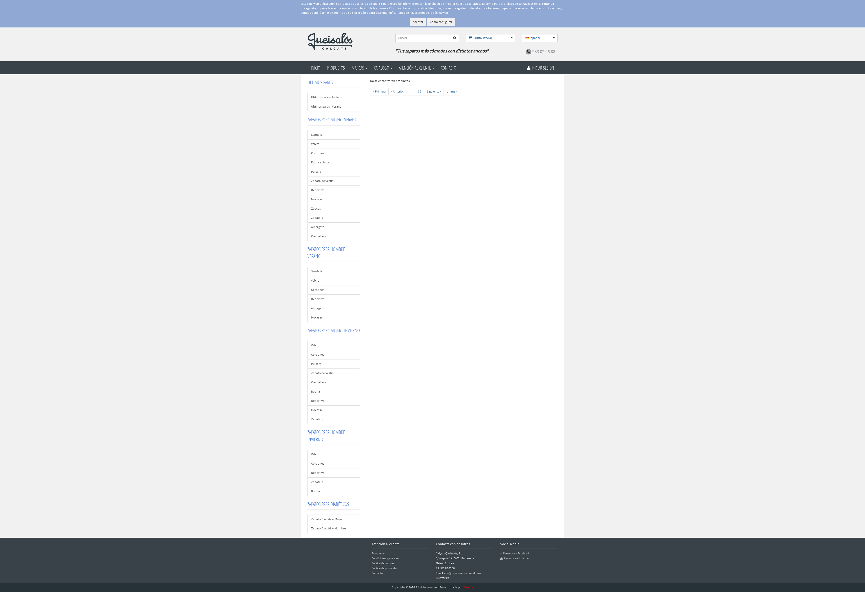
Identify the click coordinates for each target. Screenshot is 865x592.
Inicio (315, 68)
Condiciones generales (385, 558)
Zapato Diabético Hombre (328, 528)
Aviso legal (378, 553)
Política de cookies (383, 563)
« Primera (379, 92)
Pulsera (316, 172)
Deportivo (318, 190)
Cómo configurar (441, 22)
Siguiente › (434, 92)
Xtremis (468, 587)
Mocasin (316, 199)
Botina (315, 392)
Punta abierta (320, 162)
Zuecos (316, 209)
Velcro (315, 144)
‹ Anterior (397, 92)
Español (534, 38)
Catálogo (382, 68)
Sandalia (317, 135)
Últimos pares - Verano (326, 107)
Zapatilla (317, 218)
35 (419, 92)
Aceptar (418, 22)
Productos (336, 68)
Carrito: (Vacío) (482, 38)
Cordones (317, 153)
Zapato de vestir (322, 181)
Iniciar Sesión (542, 68)
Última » (452, 92)
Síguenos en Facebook (515, 553)
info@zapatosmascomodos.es (462, 573)
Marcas (358, 68)
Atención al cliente (415, 68)
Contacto (448, 68)
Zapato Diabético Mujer (326, 519)
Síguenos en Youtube (515, 558)
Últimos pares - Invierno (327, 97)
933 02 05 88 (543, 52)
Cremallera (318, 236)
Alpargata (317, 227)
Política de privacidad (385, 568)
